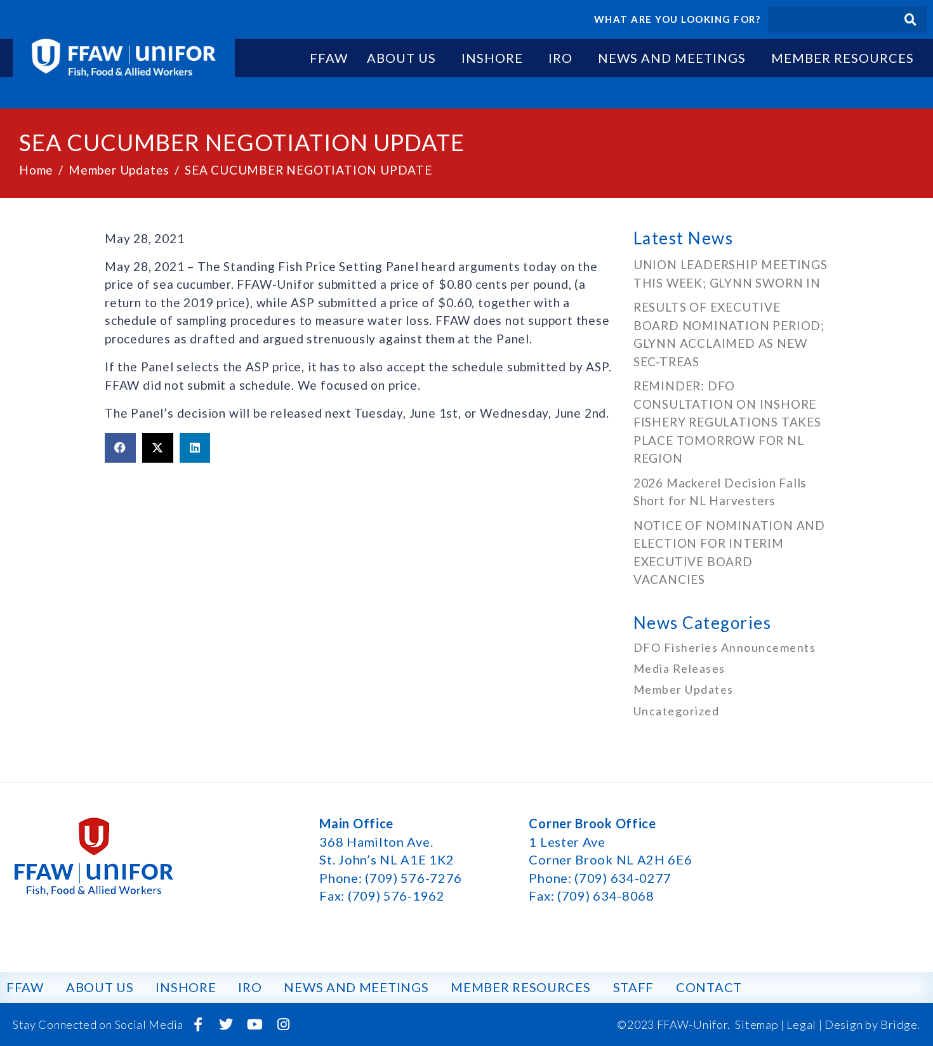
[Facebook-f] (198, 1024)
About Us (401, 57)
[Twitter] (227, 1024)
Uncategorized (676, 711)
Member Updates (683, 689)
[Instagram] (283, 1024)
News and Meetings (672, 57)
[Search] (910, 19)
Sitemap (756, 1024)
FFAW (329, 57)
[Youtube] (255, 1024)
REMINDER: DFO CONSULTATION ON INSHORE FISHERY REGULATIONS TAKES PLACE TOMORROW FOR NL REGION (727, 421)
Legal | (804, 1024)
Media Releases (679, 668)
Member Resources (842, 57)
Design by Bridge (870, 1024)
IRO (560, 57)
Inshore (492, 57)
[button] (120, 448)
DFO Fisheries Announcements (724, 647)
